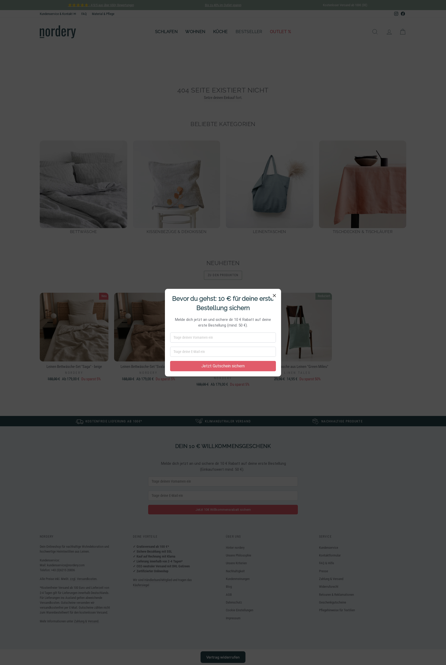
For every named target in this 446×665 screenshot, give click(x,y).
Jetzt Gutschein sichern (223, 366)
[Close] (274, 295)
